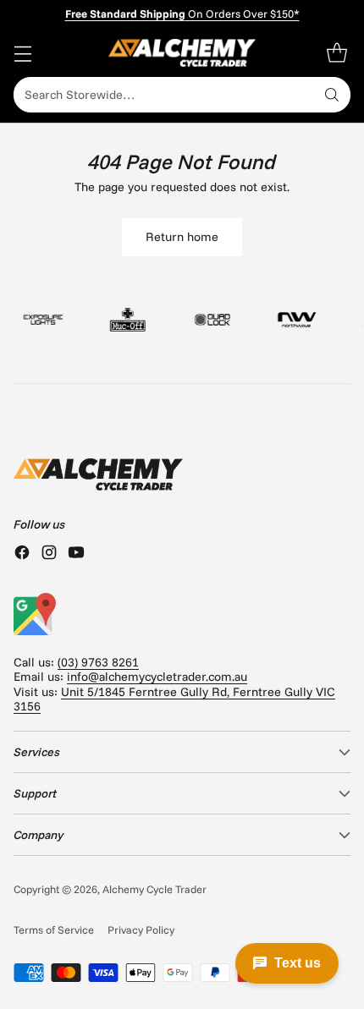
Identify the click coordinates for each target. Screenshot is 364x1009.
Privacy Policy (141, 929)
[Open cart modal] (336, 53)
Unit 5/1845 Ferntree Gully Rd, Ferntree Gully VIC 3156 (174, 699)
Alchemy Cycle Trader (154, 889)
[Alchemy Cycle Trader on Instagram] (49, 554)
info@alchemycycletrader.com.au (157, 676)
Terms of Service (54, 929)
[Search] (331, 94)
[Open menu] (22, 53)
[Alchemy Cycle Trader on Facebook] (22, 554)
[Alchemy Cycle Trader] (182, 53)
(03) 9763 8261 (98, 662)
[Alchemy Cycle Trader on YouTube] (76, 554)
